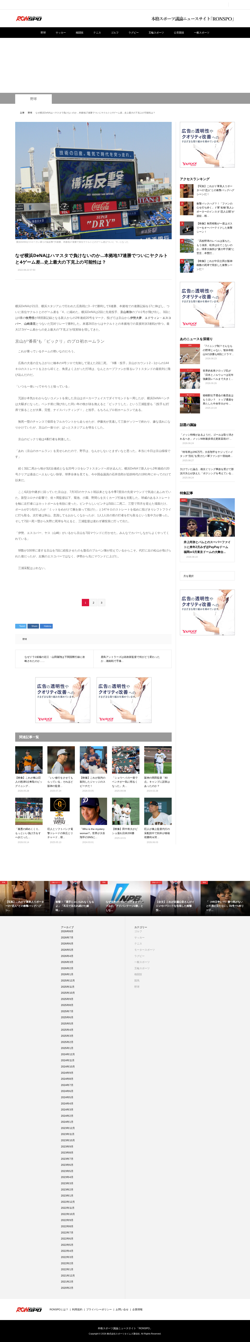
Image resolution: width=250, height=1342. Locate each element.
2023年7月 (67, 1158)
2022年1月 (67, 1269)
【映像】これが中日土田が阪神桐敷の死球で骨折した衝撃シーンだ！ (214, 265)
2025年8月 (67, 1005)
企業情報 (137, 1309)
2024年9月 (67, 1072)
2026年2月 (67, 968)
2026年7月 (67, 937)
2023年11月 (67, 1134)
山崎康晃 (30, 323)
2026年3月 (67, 962)
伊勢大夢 (136, 317)
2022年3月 (67, 1257)
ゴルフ (115, 32)
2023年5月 (67, 1171)
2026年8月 (67, 931)
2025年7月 (67, 1011)
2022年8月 (67, 1226)
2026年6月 (67, 943)
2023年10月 (68, 1140)
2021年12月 (68, 1275)
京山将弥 (126, 312)
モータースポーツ (144, 949)
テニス (97, 32)
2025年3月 (67, 1035)
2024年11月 (67, 1060)
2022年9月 (67, 1220)
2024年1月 (67, 1121)
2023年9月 (67, 1146)
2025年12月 (68, 980)
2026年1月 (67, 974)
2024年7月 (67, 1085)
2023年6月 (67, 1164)
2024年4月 (67, 1103)
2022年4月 (67, 1250)
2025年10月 (68, 992)
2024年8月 (67, 1078)
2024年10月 (68, 1066)
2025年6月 (67, 1017)
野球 (43, 32)
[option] (25, 898)
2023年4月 (67, 1177)
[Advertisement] (125, 65)
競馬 (136, 980)
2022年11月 (67, 1207)
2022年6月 (67, 1238)
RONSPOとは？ (59, 1309)
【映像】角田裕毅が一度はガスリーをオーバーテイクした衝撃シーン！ (214, 227)
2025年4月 (67, 1029)
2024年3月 (67, 1109)
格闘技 (79, 32)
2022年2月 (67, 1263)
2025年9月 (67, 999)
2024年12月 (68, 1054)
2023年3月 (67, 1183)
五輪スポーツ (156, 32)
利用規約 (77, 1309)
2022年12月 (68, 1201)
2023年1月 (67, 1195)
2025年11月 (67, 986)
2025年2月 (67, 1042)
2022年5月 (67, 1244)
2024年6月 (67, 1091)
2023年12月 (68, 1128)
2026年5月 (67, 949)
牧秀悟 (30, 317)
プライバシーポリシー (99, 1309)
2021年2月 (67, 1281)
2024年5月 (67, 1097)
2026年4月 (67, 956)
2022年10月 (68, 1214)
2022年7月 (67, 1232)
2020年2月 (67, 1287)
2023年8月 (67, 1152)
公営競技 (179, 32)
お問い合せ (122, 1309)
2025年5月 (67, 1023)
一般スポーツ (201, 32)
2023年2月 (67, 1189)
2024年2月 (67, 1115)
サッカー (61, 32)
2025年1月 (67, 1048)
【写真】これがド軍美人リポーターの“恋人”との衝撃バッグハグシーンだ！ (215, 190)
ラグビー (133, 32)
